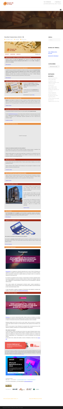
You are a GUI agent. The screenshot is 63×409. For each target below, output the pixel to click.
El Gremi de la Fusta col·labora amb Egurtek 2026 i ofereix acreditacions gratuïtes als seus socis (53, 88)
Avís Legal (21, 407)
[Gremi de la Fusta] (9, 3)
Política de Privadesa (6, 407)
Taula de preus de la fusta (35, 398)
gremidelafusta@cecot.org (49, 3)
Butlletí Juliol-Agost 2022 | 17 (11, 398)
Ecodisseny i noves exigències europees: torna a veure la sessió (53, 82)
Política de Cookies (14, 407)
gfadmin (17, 39)
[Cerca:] (54, 39)
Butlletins (24, 39)
